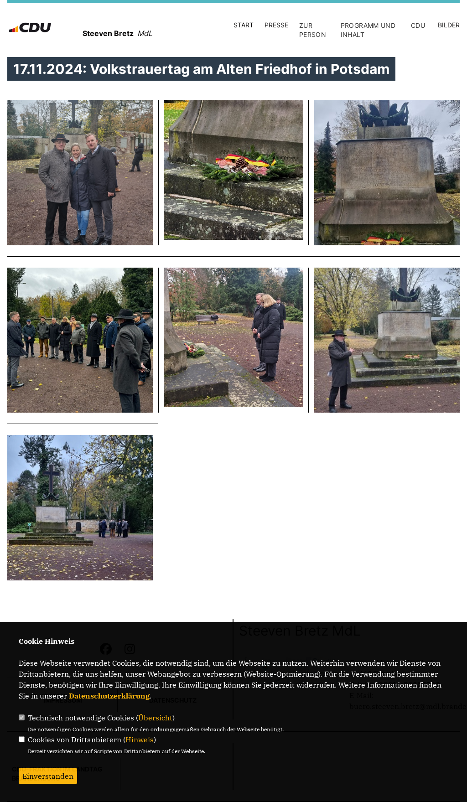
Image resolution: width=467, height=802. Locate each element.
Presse (276, 25)
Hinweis (139, 739)
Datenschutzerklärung (109, 695)
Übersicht (155, 717)
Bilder (449, 25)
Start (244, 25)
